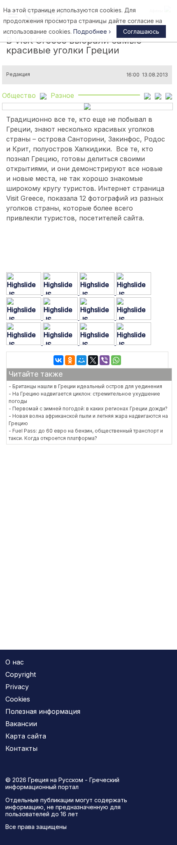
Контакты (21, 748)
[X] (93, 360)
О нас (14, 662)
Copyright (20, 674)
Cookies (17, 699)
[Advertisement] (88, 542)
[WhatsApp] (116, 360)
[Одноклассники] (70, 360)
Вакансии (21, 724)
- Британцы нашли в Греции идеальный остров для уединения (85, 386)
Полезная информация (42, 711)
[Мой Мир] (81, 360)
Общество (19, 95)
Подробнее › (92, 31)
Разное (62, 95)
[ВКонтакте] (58, 360)
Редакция (18, 74)
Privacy (17, 687)
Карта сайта (25, 736)
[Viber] (104, 360)
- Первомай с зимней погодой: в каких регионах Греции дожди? (88, 408)
